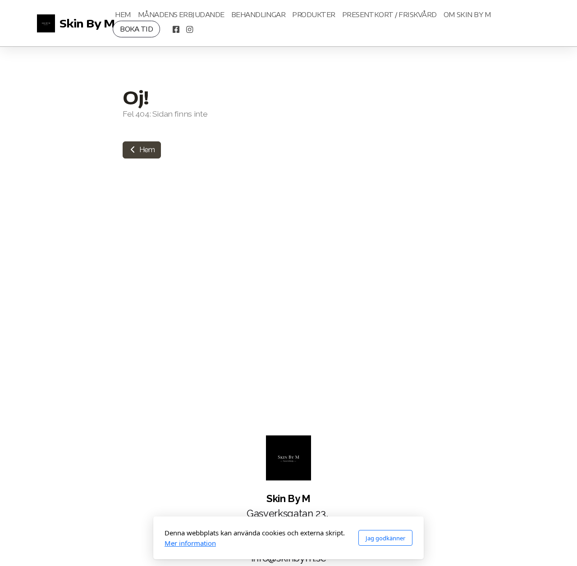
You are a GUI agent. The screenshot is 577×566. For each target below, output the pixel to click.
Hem (146, 149)
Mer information (190, 543)
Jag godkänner (385, 538)
